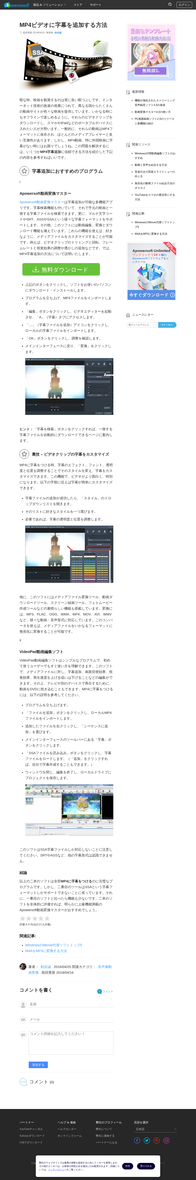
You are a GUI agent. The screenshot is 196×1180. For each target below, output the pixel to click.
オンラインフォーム (70, 1135)
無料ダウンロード (65, 270)
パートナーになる (106, 1142)
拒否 (127, 1166)
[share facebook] (137, 1140)
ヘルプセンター (67, 1129)
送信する (38, 1064)
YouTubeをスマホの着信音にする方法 (155, 197)
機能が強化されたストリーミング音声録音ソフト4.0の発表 (155, 103)
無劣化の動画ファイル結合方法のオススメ (155, 185)
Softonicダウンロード (32, 1135)
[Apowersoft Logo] (16, 5)
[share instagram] (166, 1140)
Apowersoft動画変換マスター (42, 202)
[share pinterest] (157, 1140)
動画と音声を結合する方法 (151, 164)
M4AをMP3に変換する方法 (46, 951)
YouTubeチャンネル (31, 1129)
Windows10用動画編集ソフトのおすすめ (155, 155)
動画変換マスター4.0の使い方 (153, 111)
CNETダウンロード (31, 1142)
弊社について (104, 1129)
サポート (95, 4)
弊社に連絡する (105, 1135)
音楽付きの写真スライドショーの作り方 (155, 174)
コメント (106, 991)
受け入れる (146, 1166)
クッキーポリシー (57, 1169)
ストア (78, 4)
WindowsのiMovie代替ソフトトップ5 (53, 945)
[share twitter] (147, 1140)
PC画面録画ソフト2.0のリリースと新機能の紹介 (154, 121)
